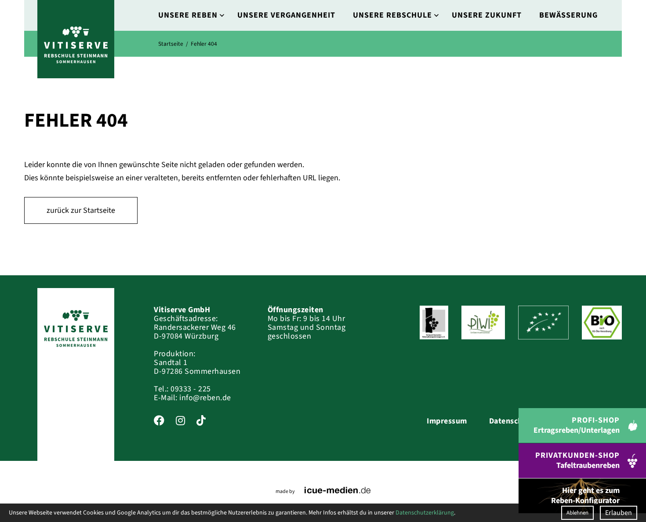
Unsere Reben (188, 15)
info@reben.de (205, 397)
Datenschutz (511, 421)
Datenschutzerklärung (425, 512)
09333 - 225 (191, 388)
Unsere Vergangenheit (286, 15)
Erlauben (618, 513)
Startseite (170, 44)
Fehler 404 (204, 44)
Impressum (447, 421)
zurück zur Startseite (81, 210)
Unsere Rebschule (392, 15)
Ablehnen (577, 513)
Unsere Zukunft (487, 15)
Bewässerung (568, 15)
